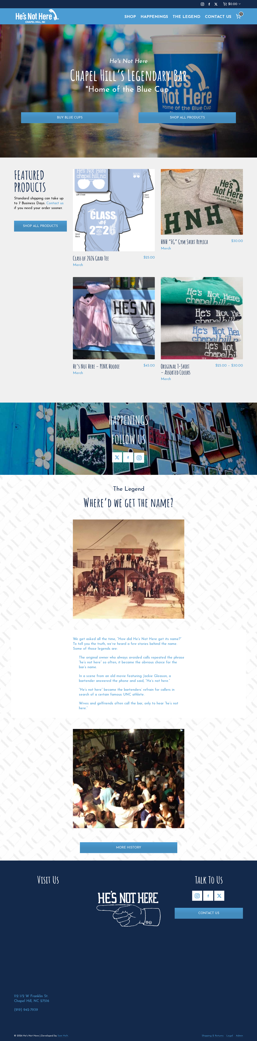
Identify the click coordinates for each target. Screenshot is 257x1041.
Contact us (55, 203)
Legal (229, 1036)
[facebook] (210, 4)
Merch (78, 265)
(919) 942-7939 (26, 1010)
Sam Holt (63, 1036)
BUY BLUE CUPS (70, 117)
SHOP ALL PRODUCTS (187, 117)
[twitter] (216, 4)
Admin (239, 1036)
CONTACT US (208, 913)
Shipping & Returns (212, 1036)
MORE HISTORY (128, 847)
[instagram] (203, 4)
